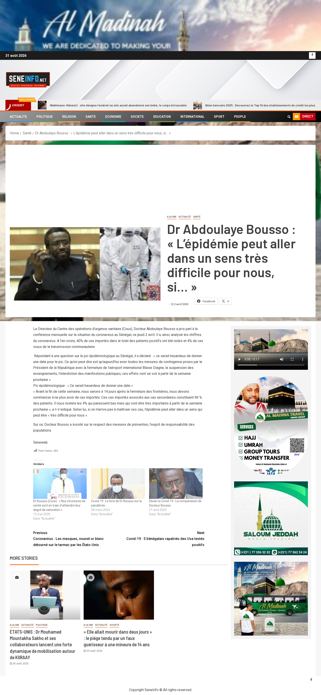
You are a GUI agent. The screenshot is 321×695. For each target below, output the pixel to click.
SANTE (91, 116)
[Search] (289, 116)
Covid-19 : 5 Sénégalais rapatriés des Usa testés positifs (165, 539)
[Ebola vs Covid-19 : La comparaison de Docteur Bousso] (176, 483)
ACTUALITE (18, 116)
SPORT (219, 116)
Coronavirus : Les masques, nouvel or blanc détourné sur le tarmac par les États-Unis (68, 539)
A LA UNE (171, 217)
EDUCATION (162, 116)
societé (114, 625)
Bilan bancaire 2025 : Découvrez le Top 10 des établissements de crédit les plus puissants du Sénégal (232, 105)
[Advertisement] (160, 182)
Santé (196, 217)
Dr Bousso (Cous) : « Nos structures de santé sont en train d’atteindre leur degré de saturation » (59, 505)
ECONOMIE (113, 116)
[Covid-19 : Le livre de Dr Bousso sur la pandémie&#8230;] (118, 483)
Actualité (185, 217)
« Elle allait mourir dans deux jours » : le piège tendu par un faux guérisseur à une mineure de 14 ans (118, 638)
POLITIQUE (44, 116)
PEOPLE (240, 116)
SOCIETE (137, 116)
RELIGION (69, 116)
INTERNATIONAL (192, 116)
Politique (42, 625)
